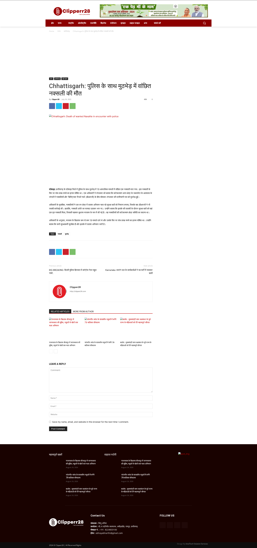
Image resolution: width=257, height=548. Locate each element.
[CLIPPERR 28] (73, 11)
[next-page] (56, 351)
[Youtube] (185, 525)
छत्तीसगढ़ (67, 31)
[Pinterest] (66, 106)
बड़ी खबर (64, 79)
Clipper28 (55, 99)
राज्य (59, 31)
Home (51, 31)
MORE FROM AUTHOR (83, 311)
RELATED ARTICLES (60, 311)
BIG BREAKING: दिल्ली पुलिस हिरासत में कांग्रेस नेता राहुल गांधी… (73, 272)
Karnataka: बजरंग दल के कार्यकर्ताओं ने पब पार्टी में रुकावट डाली (129, 272)
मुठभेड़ (67, 234)
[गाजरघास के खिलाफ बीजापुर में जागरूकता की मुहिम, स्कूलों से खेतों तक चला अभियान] (65, 329)
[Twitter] (59, 106)
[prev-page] (51, 351)
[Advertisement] (128, 55)
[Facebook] (52, 106)
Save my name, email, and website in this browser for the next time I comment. (90, 422)
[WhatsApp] (73, 106)
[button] (204, 23)
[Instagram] (170, 525)
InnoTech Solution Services (197, 543)
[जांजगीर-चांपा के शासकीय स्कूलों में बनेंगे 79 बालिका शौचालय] (101, 329)
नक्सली (60, 234)
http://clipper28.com (78, 291)
